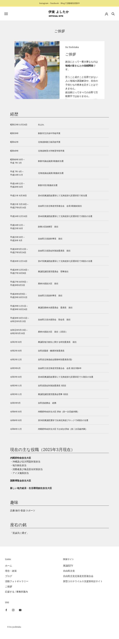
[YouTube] (20, 610)
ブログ (8, 576)
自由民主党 (69, 570)
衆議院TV (68, 565)
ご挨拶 (8, 586)
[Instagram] (13, 610)
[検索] (113, 13)
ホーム (8, 565)
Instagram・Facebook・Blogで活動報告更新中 (59, 3)
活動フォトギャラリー (16, 581)
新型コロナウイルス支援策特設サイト (83, 581)
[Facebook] (6, 610)
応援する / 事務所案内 (16, 591)
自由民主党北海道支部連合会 (78, 576)
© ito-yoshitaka (14, 627)
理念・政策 (11, 570)
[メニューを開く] (6, 13)
